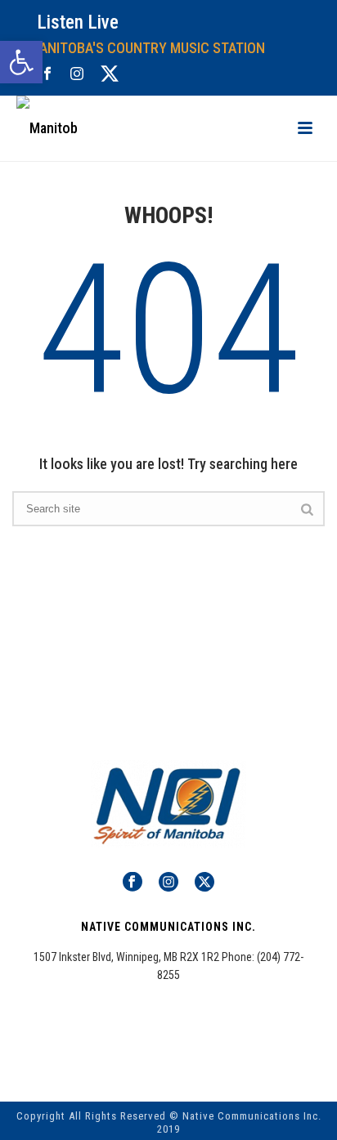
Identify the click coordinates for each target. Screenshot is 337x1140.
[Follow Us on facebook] (132, 882)
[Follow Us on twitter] (204, 882)
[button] (21, 62)
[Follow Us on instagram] (168, 882)
